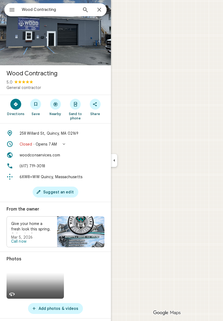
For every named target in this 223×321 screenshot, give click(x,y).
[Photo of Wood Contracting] (55, 32)
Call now (18, 241)
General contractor (24, 87)
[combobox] (50, 9)
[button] (55, 144)
